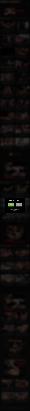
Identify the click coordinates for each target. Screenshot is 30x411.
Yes (11, 204)
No (19, 204)
